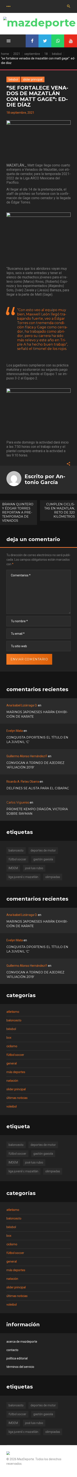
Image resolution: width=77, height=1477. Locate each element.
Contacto (12, 1350)
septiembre (32, 54)
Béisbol (57, 54)
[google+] (57, 40)
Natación (12, 1080)
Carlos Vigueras (17, 802)
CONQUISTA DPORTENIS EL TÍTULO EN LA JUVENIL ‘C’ (37, 739)
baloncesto (16, 850)
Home (5, 54)
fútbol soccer (17, 859)
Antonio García (45, 479)
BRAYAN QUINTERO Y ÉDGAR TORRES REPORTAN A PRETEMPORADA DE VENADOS (17, 512)
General (11, 1063)
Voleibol (11, 1106)
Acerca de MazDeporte (21, 1341)
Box (8, 1037)
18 (46, 54)
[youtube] (70, 40)
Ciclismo (11, 1046)
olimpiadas (52, 877)
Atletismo (12, 1011)
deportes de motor (43, 850)
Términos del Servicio (20, 1366)
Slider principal (32, 79)
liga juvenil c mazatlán (23, 877)
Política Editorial (17, 1358)
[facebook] (32, 40)
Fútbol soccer (15, 1055)
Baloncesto (13, 1020)
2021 (16, 54)
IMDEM (13, 868)
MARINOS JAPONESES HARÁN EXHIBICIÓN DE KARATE (37, 714)
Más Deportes (15, 1072)
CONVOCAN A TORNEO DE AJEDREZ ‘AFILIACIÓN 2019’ (35, 765)
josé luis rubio (34, 868)
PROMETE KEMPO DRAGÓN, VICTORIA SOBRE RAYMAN (37, 811)
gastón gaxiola (43, 859)
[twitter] (44, 40)
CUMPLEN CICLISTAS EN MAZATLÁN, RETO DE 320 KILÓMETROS (59, 510)
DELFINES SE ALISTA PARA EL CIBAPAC (37, 788)
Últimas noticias (17, 1098)
